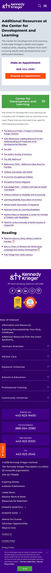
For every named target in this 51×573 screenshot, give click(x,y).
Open (45, 6)
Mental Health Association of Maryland (21, 205)
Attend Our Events (12, 519)
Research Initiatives (13, 367)
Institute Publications (13, 486)
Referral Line (25, 414)
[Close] (47, 552)
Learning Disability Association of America (23, 200)
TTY (25, 453)
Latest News (8, 492)
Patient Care (9, 356)
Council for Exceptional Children (18, 177)
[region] (25, 561)
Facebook (12, 291)
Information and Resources (16, 325)
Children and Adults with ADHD (18, 172)
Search (39, 5)
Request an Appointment (25, 76)
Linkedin (25, 291)
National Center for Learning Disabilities (22, 210)
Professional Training (14, 387)
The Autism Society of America (18, 154)
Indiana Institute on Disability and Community (24, 195)
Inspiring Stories (10, 482)
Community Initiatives (15, 398)
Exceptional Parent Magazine (17, 182)
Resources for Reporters (14, 501)
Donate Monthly (12, 507)
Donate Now (10, 513)
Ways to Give (9, 528)
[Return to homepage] (18, 6)
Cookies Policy (8, 541)
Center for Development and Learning (23, 101)
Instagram (32, 291)
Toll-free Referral (25, 427)
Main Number (25, 440)
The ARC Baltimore (12, 159)
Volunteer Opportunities (15, 523)
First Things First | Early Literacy (18, 255)
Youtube (19, 291)
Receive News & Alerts (14, 496)
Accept (24, 568)
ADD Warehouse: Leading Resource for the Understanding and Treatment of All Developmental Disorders (23, 141)
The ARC (8, 149)
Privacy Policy (8, 547)
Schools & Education (14, 377)
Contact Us (7, 534)
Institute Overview (13, 346)
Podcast (39, 291)
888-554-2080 (25, 69)
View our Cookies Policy (28, 561)
